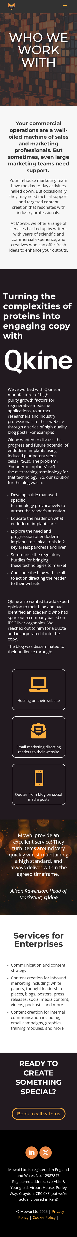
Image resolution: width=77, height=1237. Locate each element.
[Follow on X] (45, 1152)
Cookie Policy (44, 1217)
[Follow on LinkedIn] (31, 1152)
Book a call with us (38, 1114)
